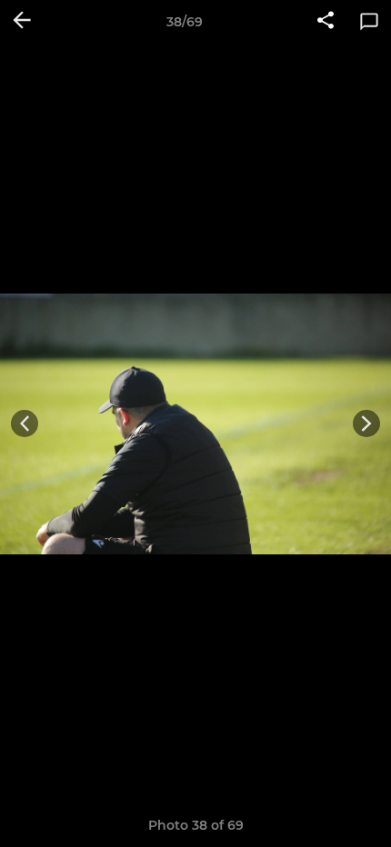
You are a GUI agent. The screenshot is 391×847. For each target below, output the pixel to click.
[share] (325, 22)
